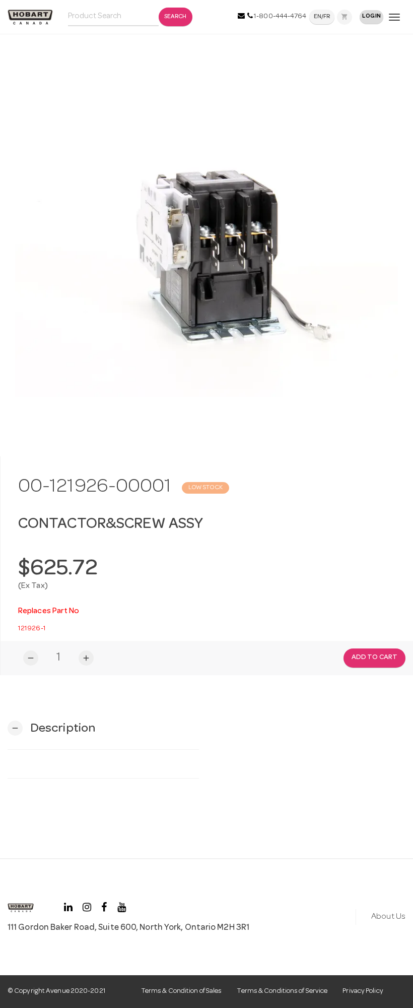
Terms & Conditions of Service (282, 991)
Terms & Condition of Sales (181, 991)
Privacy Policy (362, 991)
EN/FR (322, 17)
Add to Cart (374, 657)
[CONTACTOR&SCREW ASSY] (206, 243)
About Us (388, 917)
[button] (51, 728)
